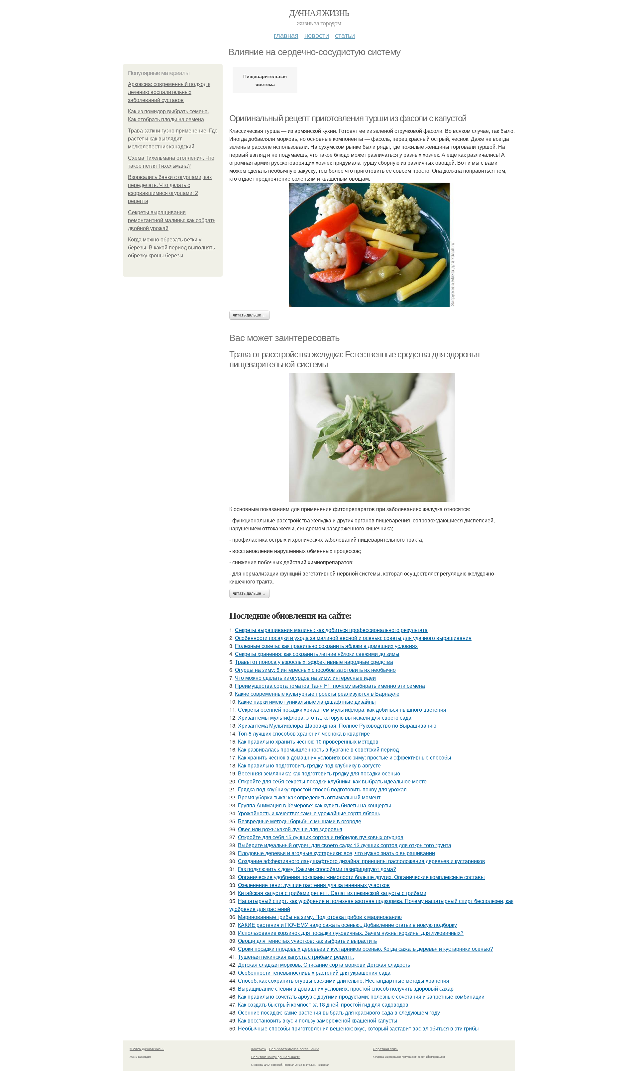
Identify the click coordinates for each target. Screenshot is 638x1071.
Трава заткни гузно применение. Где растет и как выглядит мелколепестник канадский (173, 138)
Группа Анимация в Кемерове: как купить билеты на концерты (314, 805)
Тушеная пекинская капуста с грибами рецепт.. (296, 956)
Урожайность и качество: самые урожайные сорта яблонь (309, 813)
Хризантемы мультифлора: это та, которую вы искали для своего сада (324, 717)
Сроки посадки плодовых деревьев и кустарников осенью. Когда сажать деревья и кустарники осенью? (365, 948)
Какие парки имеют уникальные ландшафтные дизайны (307, 701)
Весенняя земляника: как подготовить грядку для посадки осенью (319, 773)
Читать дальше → (249, 315)
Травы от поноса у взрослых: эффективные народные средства (314, 662)
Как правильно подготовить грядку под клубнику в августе (309, 765)
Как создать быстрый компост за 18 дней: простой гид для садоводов (323, 1004)
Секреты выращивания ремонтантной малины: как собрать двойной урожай (171, 220)
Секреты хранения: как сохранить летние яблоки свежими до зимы (317, 654)
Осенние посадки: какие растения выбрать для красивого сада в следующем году (339, 1012)
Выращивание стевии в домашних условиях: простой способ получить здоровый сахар (346, 988)
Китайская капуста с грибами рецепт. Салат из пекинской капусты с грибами (332, 893)
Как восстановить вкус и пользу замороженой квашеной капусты (317, 1020)
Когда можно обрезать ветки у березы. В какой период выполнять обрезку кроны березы (171, 247)
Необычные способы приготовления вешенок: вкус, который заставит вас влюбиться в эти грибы (358, 1028)
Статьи (345, 35)
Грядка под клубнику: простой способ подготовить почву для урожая (322, 789)
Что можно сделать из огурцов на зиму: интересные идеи (305, 677)
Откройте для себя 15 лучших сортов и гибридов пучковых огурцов (320, 837)
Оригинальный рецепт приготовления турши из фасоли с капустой (348, 118)
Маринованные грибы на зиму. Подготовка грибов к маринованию (320, 917)
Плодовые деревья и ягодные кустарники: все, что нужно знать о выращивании (336, 853)
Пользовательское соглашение (294, 1048)
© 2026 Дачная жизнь (147, 1048)
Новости (316, 35)
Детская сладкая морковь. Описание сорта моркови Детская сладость (324, 964)
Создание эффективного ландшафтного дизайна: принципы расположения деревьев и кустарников (361, 861)
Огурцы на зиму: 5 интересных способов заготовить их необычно (315, 669)
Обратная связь (385, 1048)
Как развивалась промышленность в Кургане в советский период (318, 749)
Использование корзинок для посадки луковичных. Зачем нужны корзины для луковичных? (351, 933)
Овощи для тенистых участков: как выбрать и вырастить (307, 940)
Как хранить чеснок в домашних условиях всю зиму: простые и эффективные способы (344, 757)
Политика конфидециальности (275, 1056)
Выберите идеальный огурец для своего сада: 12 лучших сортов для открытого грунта (344, 845)
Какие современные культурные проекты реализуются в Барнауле (317, 693)
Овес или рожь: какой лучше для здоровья (290, 829)
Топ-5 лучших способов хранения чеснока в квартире (304, 733)
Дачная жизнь (319, 12)
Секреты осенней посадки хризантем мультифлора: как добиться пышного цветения (342, 709)
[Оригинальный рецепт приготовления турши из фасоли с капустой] (372, 245)
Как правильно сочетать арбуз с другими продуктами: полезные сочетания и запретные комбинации (361, 996)
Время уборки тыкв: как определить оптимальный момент (309, 797)
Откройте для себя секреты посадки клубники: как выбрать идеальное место (332, 781)
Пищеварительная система (265, 80)
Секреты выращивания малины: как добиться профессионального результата (331, 630)
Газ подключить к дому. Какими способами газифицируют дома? (317, 869)
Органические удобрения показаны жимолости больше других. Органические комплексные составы (361, 877)
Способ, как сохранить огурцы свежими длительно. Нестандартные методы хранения (343, 980)
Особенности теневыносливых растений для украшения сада (314, 972)
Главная (286, 35)
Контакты (258, 1048)
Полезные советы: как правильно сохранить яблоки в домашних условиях (326, 646)
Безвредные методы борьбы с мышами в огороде (299, 821)
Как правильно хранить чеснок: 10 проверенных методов (308, 741)
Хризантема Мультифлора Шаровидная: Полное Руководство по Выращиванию (337, 725)
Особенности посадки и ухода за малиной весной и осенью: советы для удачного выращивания (353, 638)
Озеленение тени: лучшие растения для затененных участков (314, 885)
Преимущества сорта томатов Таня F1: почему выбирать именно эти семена (330, 685)
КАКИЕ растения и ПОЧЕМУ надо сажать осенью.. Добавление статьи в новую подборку (347, 925)
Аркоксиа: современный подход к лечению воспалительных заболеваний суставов (169, 92)
